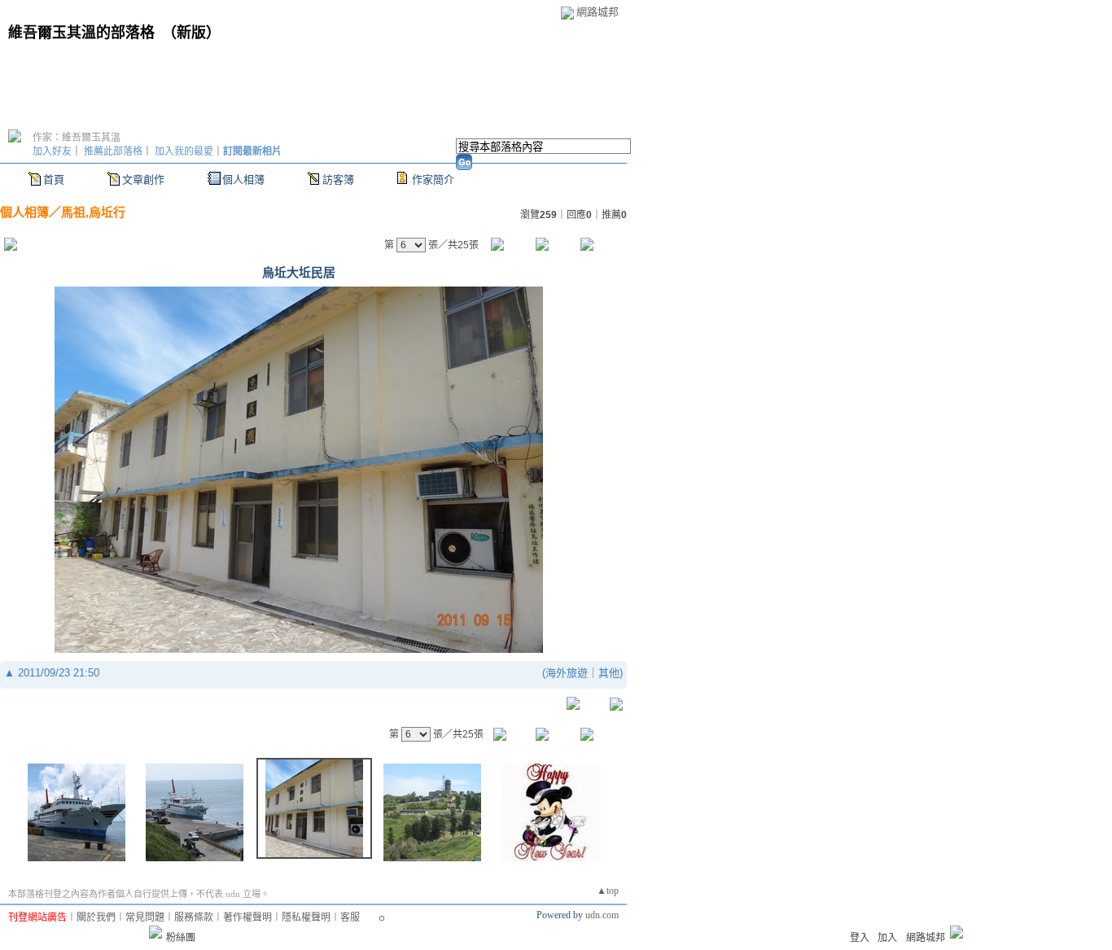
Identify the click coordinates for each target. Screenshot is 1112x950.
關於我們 (96, 917)
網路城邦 (597, 12)
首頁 (53, 179)
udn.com (602, 915)
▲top (608, 890)
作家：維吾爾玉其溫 (76, 137)
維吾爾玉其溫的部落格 (81, 32)
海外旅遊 (566, 673)
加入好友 (52, 151)
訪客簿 (338, 179)
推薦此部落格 (113, 151)
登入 (859, 937)
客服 (350, 917)
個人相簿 (243, 179)
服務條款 (193, 917)
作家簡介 (433, 179)
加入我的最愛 (184, 151)
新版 (191, 32)
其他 (608, 673)
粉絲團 (180, 937)
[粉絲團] (155, 932)
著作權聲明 (247, 917)
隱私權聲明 (306, 917)
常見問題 (144, 917)
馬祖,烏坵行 (93, 212)
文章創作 (143, 179)
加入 (887, 937)
